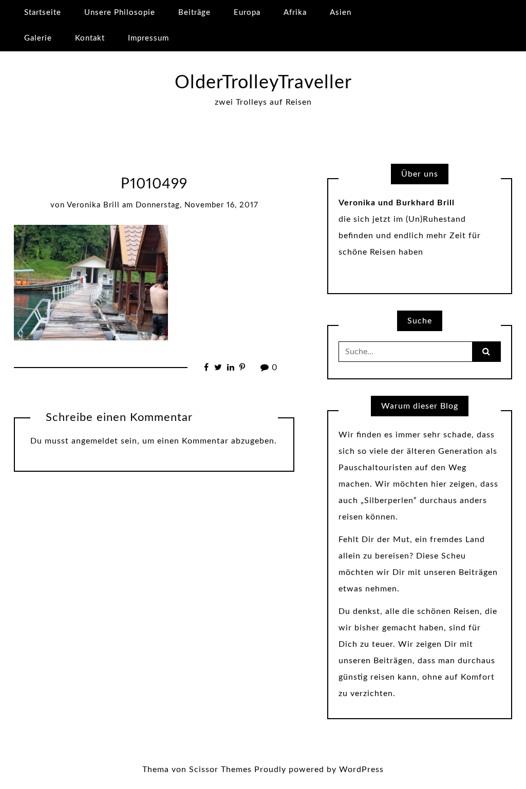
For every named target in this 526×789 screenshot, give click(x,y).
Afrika (295, 12)
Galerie (38, 38)
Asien (340, 12)
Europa (247, 12)
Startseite (42, 12)
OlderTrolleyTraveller (263, 82)
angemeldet (94, 441)
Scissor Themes (220, 769)
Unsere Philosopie (119, 12)
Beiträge (194, 12)
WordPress (361, 769)
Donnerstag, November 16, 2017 (197, 205)
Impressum (148, 38)
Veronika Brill (93, 205)
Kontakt (90, 38)
